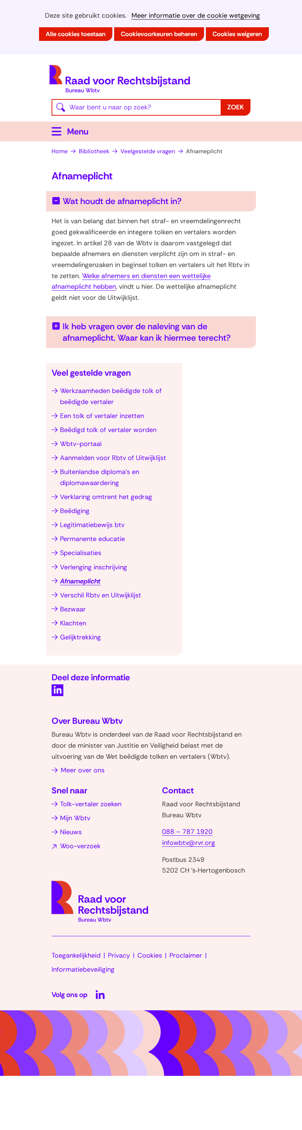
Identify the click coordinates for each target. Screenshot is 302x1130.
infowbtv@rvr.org (188, 842)
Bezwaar (73, 609)
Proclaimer (185, 955)
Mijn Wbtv (75, 818)
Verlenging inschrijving (93, 567)
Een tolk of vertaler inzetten (102, 415)
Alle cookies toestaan (76, 34)
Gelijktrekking (80, 637)
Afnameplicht (80, 581)
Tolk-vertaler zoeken (91, 804)
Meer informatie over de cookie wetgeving (195, 15)
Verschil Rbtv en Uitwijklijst (100, 595)
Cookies (149, 955)
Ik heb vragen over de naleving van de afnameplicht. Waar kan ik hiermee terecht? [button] (156, 332)
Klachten (73, 623)
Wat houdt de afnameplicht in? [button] (122, 201)
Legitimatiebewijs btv (92, 524)
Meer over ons (83, 770)
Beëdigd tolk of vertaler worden (108, 429)
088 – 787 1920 (187, 831)
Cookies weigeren (237, 34)
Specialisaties (80, 552)
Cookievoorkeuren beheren (159, 34)
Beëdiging (74, 510)
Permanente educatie (92, 538)
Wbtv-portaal (81, 443)
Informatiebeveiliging (83, 969)
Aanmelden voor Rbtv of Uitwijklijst (113, 457)
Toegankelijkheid (76, 955)
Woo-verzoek (80, 846)
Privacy (119, 955)
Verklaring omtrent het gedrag (106, 496)
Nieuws (71, 832)
